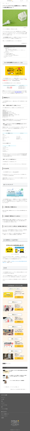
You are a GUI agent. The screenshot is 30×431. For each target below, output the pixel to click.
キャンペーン (3, 397)
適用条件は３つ (7, 48)
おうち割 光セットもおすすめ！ (8, 56)
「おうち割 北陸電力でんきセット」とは (9, 47)
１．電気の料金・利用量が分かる (9, 53)
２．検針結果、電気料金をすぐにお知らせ (10, 54)
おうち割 (4, 363)
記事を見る (19, 309)
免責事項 (2, 417)
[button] (27, 227)
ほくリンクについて (6, 52)
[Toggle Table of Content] (25, 46)
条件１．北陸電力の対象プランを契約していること (11, 49)
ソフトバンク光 (8, 363)
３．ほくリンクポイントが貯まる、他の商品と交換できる (11, 55)
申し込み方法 (6, 51)
